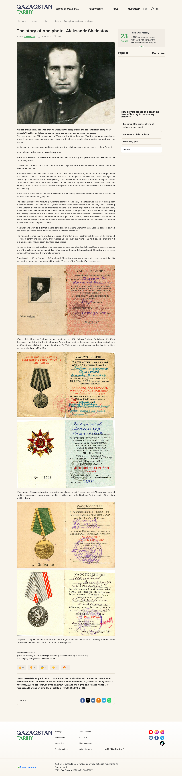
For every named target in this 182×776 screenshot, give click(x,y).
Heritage (58, 731)
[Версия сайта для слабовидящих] (158, 9)
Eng (145, 8)
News (115, 9)
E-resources (60, 737)
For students (96, 9)
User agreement (86, 743)
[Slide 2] (141, 46)
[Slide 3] (143, 46)
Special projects (61, 749)
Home (23, 21)
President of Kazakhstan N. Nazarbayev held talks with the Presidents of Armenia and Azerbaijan (144, 40)
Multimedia (134, 9)
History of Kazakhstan (67, 9)
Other (45, 21)
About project (85, 731)
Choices (126, 149)
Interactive (59, 743)
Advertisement (85, 749)
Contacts (83, 737)
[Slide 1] (139, 46)
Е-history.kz (29, 36)
